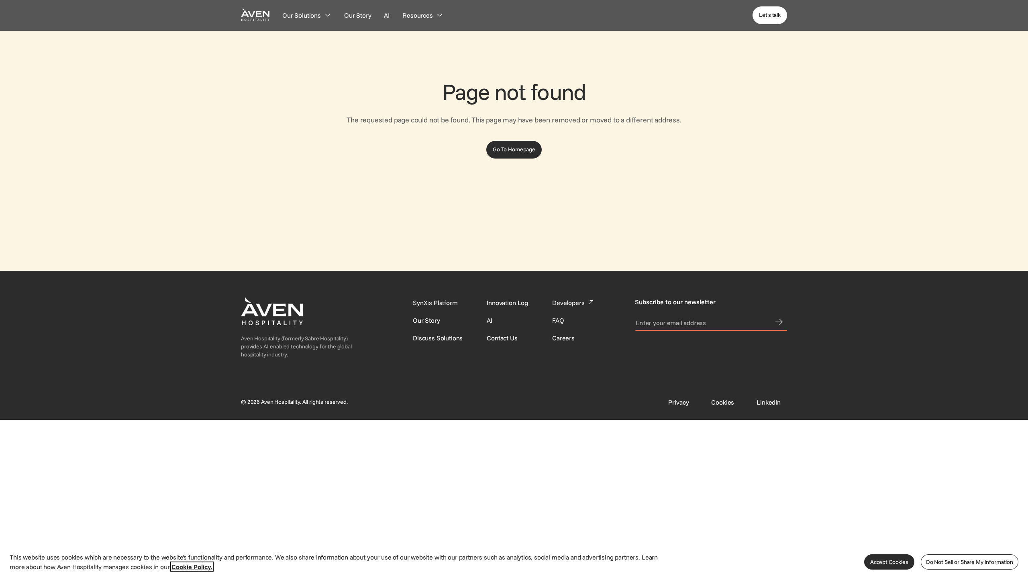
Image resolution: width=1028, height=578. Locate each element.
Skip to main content (29, 5)
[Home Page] (255, 14)
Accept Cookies (889, 562)
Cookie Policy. (191, 567)
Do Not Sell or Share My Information (969, 562)
